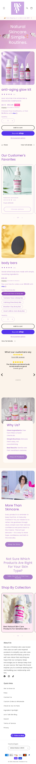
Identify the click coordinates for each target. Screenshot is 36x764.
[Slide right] (22, 218)
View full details (26, 145)
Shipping (3, 107)
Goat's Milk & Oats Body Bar (14, 311)
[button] (4, 8)
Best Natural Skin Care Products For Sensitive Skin (16, 628)
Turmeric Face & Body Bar (13, 298)
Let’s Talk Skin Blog (10, 715)
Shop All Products (17, 457)
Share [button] (6, 145)
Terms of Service (10, 723)
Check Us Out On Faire (12, 706)
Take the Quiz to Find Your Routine (17, 577)
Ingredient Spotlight (11, 710)
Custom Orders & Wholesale (14, 701)
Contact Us (8, 697)
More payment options (18, 138)
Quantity (4, 117)
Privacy (6, 728)
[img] (18, 354)
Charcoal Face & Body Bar (13, 294)
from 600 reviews (18, 357)
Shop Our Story (14, 544)
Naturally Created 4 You (20, 761)
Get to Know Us (9, 688)
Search (6, 719)
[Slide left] (14, 218)
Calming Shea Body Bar (12, 302)
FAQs (5, 693)
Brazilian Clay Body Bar (12, 307)
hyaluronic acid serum (11, 198)
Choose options (17, 209)
